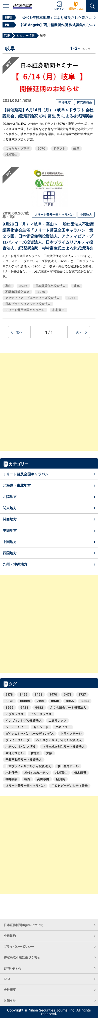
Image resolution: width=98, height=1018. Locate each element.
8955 (72, 298)
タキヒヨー (62, 727)
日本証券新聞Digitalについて (23, 925)
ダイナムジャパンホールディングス (30, 733)
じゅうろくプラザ (17, 148)
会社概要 (10, 989)
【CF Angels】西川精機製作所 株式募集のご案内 (56, 25)
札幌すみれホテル (36, 772)
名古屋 (34, 753)
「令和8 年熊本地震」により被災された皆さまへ (56, 17)
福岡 (27, 779)
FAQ (7, 979)
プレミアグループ (18, 740)
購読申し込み (76, 8)
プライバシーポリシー (19, 946)
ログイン (59, 8)
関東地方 (10, 508)
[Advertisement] (49, 402)
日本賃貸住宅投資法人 (50, 286)
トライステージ (71, 733)
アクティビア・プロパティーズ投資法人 (32, 298)
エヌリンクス (57, 720)
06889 (25, 701)
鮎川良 (60, 779)
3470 (53, 694)
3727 (82, 694)
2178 (9, 694)
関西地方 (10, 519)
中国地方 (10, 541)
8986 (23, 286)
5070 (41, 148)
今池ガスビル (15, 753)
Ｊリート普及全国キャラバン (54, 214)
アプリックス (15, 714)
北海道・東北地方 (17, 485)
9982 (39, 707)
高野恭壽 (43, 779)
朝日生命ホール (68, 766)
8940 (55, 701)
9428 (24, 707)
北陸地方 (10, 496)
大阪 (49, 753)
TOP (7, 35)
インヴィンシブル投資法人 (24, 720)
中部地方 (65, 102)
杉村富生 (11, 154)
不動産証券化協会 (17, 292)
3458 (38, 694)
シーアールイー (16, 727)
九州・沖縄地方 (15, 564)
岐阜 (76, 148)
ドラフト (59, 148)
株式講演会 (84, 102)
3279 (41, 292)
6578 (9, 701)
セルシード (40, 727)
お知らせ (10, 1000)
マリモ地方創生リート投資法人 (63, 746)
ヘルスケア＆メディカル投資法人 (59, 740)
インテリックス (41, 714)
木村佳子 (12, 772)
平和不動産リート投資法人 (24, 759)
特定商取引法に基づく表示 (22, 957)
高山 (8, 286)
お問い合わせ (13, 968)
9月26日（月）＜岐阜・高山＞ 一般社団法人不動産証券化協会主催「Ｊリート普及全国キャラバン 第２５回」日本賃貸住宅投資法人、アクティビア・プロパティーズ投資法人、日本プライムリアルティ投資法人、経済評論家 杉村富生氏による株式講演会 (48, 236)
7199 (40, 701)
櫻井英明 (12, 779)
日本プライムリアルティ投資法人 (28, 304)
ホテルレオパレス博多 (21, 746)
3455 (24, 694)
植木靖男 (80, 772)
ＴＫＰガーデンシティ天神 (70, 785)
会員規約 (10, 936)
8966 (10, 707)
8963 (85, 701)
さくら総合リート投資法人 (68, 707)
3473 (68, 694)
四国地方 (10, 553)
